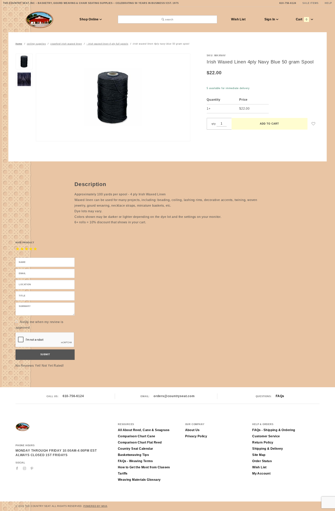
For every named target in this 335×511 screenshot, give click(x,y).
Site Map (258, 454)
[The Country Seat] (39, 19)
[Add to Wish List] (313, 124)
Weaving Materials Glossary (139, 479)
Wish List (238, 19)
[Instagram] (24, 468)
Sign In (270, 19)
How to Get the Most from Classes (144, 467)
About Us (192, 430)
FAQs (280, 396)
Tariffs (123, 473)
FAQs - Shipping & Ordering (273, 430)
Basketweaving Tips (133, 454)
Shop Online (89, 19)
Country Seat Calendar (135, 448)
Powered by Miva (95, 506)
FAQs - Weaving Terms (135, 461)
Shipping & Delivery (267, 448)
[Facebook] (17, 468)
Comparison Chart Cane (136, 436)
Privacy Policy (196, 436)
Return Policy (262, 442)
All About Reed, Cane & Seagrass (143, 430)
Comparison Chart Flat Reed (140, 442)
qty (214, 123)
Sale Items (310, 3)
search (168, 19)
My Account (261, 473)
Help (328, 3)
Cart (301, 19)
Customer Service (266, 436)
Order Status (262, 461)
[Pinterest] (32, 468)
